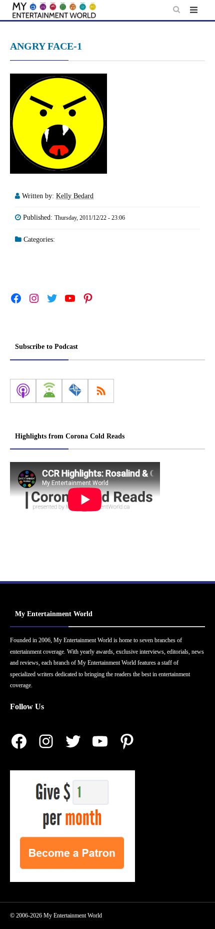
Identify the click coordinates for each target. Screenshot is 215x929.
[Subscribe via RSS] (101, 391)
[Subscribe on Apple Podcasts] (23, 391)
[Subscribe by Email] (75, 391)
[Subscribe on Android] (49, 391)
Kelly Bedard (75, 196)
